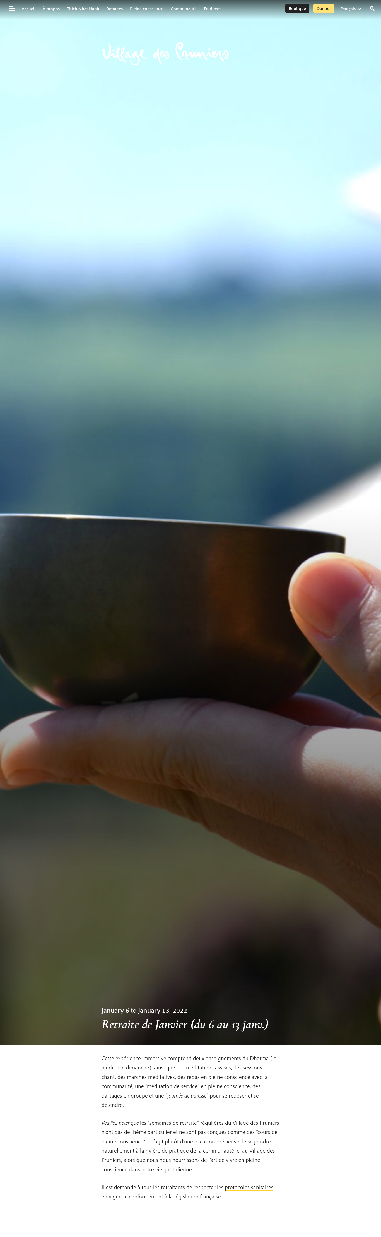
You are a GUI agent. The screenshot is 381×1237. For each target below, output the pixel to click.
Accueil (28, 8)
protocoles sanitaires (249, 1187)
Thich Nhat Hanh (83, 8)
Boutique (297, 8)
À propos (51, 8)
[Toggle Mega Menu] (12, 8)
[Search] (372, 8)
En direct (212, 8)
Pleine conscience (146, 8)
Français (348, 8)
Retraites (115, 8)
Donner (324, 8)
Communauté (184, 8)
